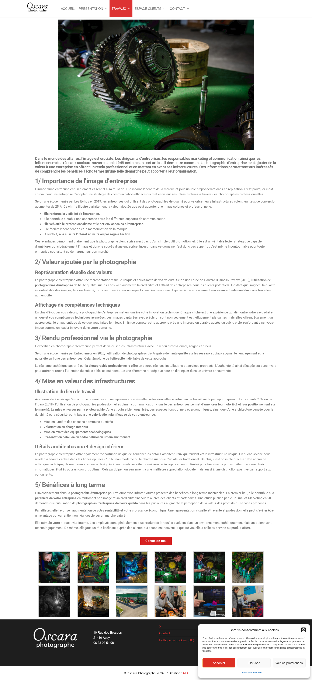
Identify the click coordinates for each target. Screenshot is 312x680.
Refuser (254, 662)
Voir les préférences (289, 662)
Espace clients (148, 8)
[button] (303, 630)
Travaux (119, 8)
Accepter (219, 662)
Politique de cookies (252, 672)
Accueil (67, 8)
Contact (177, 8)
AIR (185, 673)
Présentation (91, 8)
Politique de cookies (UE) (176, 640)
